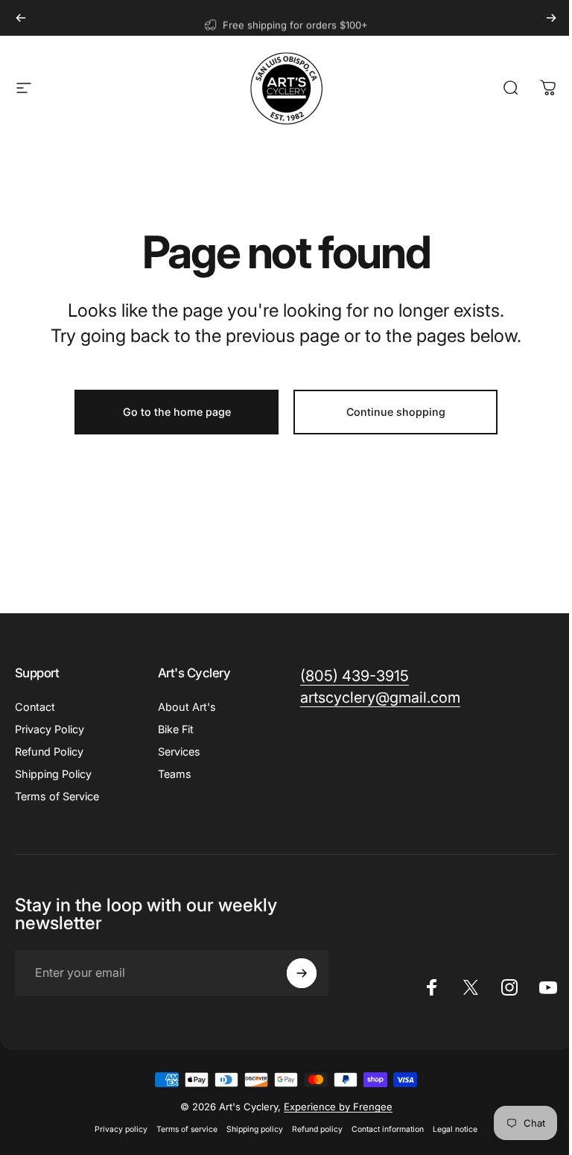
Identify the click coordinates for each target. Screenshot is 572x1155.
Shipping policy (254, 1129)
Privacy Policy (49, 729)
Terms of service (186, 1129)
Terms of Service (57, 796)
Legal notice (455, 1129)
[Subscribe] (302, 973)
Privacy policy (121, 1129)
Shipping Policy (53, 774)
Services (179, 751)
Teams (174, 774)
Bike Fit (176, 729)
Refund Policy (49, 751)
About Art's (187, 706)
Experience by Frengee (338, 1107)
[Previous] (20, 18)
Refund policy (317, 1129)
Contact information (388, 1129)
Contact (35, 706)
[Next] (551, 18)
